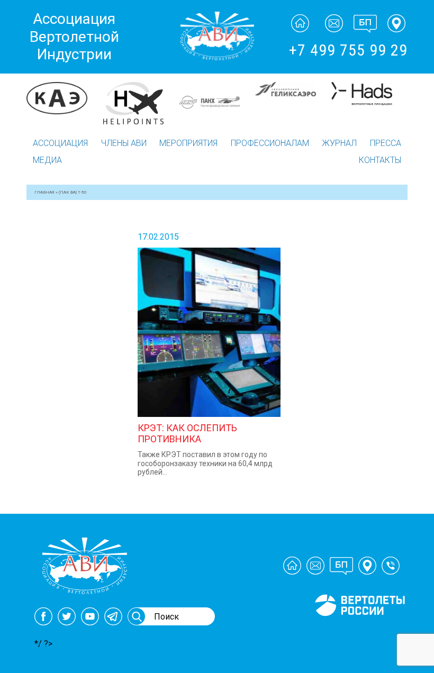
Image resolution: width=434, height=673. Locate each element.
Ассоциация (60, 143)
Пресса (385, 143)
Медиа (47, 160)
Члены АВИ (124, 143)
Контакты (380, 160)
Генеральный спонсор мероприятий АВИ (359, 629)
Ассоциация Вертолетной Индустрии (74, 36)
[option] (64, 102)
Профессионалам (270, 143)
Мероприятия (188, 143)
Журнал (339, 143)
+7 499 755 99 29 (348, 50)
